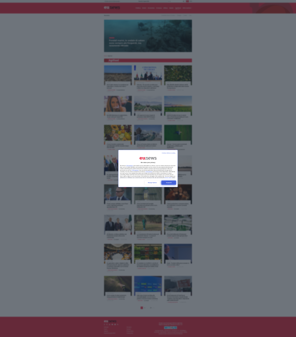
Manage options (152, 182)
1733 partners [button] (129, 165)
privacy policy (168, 177)
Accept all (169, 182)
